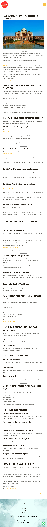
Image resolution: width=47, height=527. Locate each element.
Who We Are (23, 510)
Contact (23, 512)
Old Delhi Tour (6, 131)
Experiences (23, 508)
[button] (43, 523)
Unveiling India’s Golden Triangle (10, 247)
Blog (23, 514)
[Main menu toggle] (44, 4)
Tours (23, 505)
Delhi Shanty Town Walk (8, 188)
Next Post (43, 493)
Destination (23, 506)
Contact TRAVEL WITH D (9, 321)
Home (23, 503)
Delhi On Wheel (6, 173)
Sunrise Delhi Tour (7, 153)
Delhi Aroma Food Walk (8, 209)
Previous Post (5, 493)
